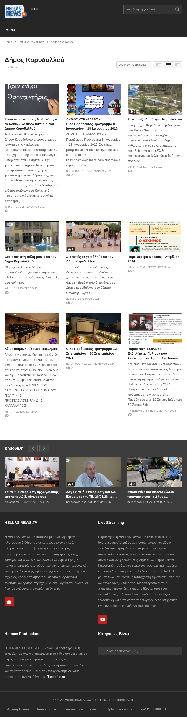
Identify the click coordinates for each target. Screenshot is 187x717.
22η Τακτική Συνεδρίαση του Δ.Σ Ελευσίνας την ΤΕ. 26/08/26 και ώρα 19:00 (91, 494)
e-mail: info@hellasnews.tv (111, 709)
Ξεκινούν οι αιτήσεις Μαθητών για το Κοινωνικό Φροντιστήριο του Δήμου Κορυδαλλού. (31, 124)
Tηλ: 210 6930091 (152, 709)
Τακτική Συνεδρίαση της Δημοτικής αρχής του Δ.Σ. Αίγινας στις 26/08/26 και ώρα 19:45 (32, 494)
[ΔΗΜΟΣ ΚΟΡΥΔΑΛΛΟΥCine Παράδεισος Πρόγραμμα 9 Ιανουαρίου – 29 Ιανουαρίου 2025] (93, 99)
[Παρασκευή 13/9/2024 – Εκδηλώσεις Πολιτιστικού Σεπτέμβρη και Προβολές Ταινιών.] (155, 328)
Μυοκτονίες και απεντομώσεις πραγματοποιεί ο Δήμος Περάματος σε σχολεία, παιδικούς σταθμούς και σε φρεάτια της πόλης (153, 494)
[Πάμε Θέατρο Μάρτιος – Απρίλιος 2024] (155, 236)
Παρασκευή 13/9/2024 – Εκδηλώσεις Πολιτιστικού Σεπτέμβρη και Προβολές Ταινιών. (154, 353)
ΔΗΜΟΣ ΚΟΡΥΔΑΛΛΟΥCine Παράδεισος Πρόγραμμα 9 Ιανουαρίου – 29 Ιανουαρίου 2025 (92, 124)
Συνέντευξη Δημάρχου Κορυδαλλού (155, 119)
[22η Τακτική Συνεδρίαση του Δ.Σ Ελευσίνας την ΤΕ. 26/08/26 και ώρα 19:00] (93, 472)
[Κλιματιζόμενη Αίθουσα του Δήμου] (32, 328)
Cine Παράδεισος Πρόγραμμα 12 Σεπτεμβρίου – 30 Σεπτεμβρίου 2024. (91, 353)
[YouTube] (9, 601)
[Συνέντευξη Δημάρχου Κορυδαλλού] (155, 99)
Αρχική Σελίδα (18, 709)
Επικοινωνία (73, 709)
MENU (10, 30)
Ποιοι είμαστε (46, 709)
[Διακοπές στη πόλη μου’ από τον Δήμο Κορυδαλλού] (32, 236)
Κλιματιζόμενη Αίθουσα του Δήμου (31, 349)
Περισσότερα (56, 676)
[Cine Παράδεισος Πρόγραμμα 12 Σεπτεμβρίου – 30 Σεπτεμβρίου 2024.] (93, 328)
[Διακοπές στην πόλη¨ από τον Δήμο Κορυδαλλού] (93, 236)
